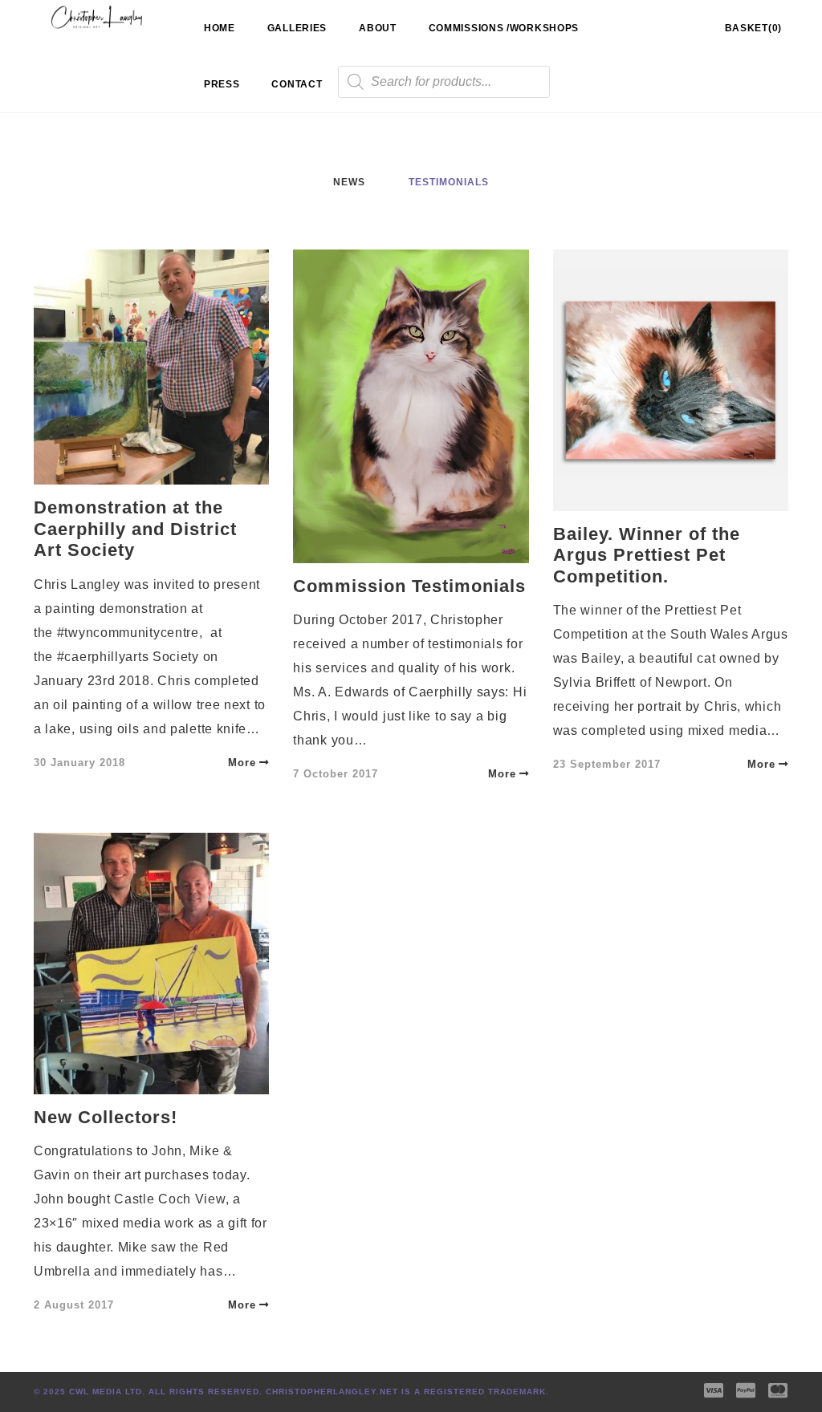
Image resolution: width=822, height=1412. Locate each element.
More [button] (242, 763)
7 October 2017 (335, 774)
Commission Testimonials (409, 586)
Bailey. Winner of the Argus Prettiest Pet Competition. (646, 555)
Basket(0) (753, 28)
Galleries (297, 28)
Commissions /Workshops (504, 28)
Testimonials (449, 182)
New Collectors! (105, 1117)
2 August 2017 (74, 1305)
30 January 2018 (79, 763)
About (378, 28)
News (349, 182)
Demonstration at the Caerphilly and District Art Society (135, 528)
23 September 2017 (607, 764)
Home (219, 28)
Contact (296, 84)
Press (222, 84)
